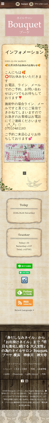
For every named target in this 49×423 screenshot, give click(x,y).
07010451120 (15, 128)
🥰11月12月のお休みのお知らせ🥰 (22, 65)
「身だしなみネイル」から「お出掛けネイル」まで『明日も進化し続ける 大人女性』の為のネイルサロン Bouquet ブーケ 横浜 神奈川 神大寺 (24, 346)
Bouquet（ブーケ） (16, 391)
